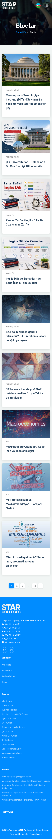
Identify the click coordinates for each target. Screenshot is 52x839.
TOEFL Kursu (7, 705)
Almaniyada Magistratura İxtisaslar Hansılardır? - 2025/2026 (23, 794)
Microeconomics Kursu (11, 749)
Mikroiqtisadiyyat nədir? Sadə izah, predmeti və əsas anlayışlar (25, 561)
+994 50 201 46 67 (12, 624)
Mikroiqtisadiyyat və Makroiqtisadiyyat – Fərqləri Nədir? (24, 504)
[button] (39, 5)
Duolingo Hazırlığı (9, 710)
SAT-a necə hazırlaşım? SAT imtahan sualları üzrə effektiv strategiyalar (24, 393)
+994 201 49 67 (10, 639)
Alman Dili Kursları (9, 736)
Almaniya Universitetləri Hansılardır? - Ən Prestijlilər (24, 800)
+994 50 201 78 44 (12, 631)
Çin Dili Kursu (7, 731)
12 (34, 586)
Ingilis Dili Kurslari (9, 718)
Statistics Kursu (8, 757)
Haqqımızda (7, 670)
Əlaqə (4, 682)
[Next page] (40, 585)
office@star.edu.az (12, 642)
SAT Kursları (7, 723)
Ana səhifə (21, 32)
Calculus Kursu (8, 744)
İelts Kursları (7, 701)
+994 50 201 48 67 (12, 635)
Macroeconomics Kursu (12, 753)
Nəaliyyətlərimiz (8, 676)
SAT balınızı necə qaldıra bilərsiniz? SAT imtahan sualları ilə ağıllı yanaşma (26, 336)
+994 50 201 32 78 (12, 628)
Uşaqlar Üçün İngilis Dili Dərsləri (15, 714)
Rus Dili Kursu (7, 740)
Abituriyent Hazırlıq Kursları (13, 727)
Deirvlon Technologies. (32, 834)
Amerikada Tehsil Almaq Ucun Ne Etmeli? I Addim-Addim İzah (23, 786)
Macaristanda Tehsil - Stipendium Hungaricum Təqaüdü (26, 781)
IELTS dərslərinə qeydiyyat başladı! (16, 777)
